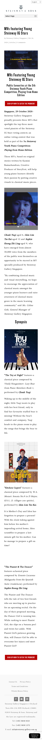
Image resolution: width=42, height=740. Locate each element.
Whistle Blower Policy (19, 691)
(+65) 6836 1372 (23, 725)
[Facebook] (16, 699)
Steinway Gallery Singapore (16, 38)
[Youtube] (22, 699)
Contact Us (13, 682)
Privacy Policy (25, 682)
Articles (12, 42)
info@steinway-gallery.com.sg (24, 729)
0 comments (21, 42)
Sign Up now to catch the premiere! (21, 103)
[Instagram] (27, 699)
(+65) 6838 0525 (23, 721)
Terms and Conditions (20, 686)
